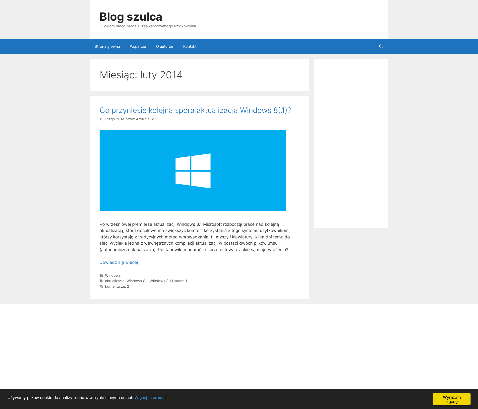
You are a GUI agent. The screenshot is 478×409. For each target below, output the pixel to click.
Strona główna (107, 46)
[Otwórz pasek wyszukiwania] (381, 46)
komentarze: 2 (117, 286)
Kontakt (189, 46)
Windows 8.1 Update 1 (168, 281)
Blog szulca (131, 16)
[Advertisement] (351, 143)
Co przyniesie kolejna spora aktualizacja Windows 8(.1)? (195, 110)
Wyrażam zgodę (452, 399)
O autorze (164, 46)
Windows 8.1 (137, 281)
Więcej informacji (150, 397)
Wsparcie (138, 46)
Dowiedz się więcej (119, 262)
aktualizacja (114, 281)
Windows (113, 275)
